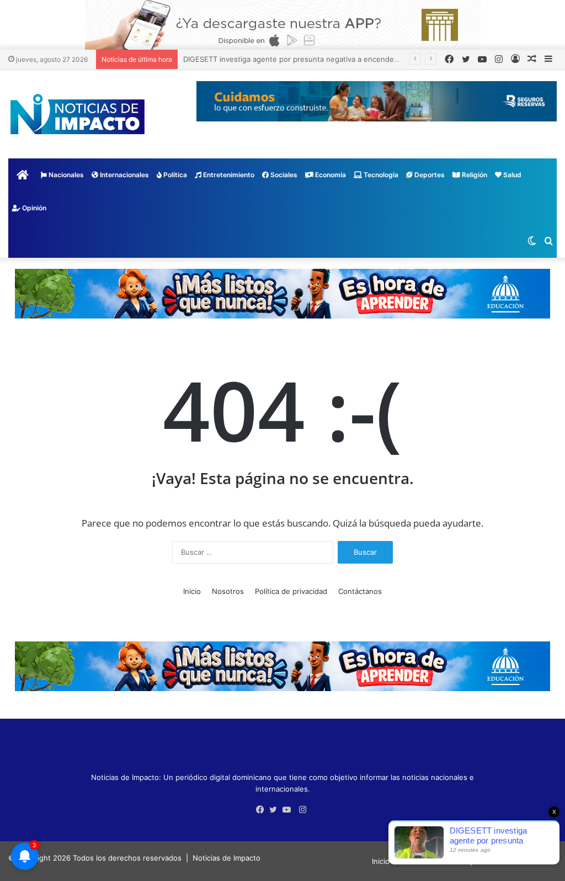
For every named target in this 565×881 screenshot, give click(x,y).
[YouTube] (289, 809)
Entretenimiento (227, 175)
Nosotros (228, 591)
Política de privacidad (291, 591)
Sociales (283, 175)
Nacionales (65, 175)
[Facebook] (262, 809)
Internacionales (123, 175)
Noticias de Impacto (226, 857)
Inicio (192, 591)
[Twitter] (275, 809)
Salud (511, 175)
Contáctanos (360, 591)
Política (174, 175)
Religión (473, 175)
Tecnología (380, 175)
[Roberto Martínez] (283, 24)
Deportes (429, 175)
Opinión (33, 208)
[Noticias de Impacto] (77, 114)
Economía (329, 175)
